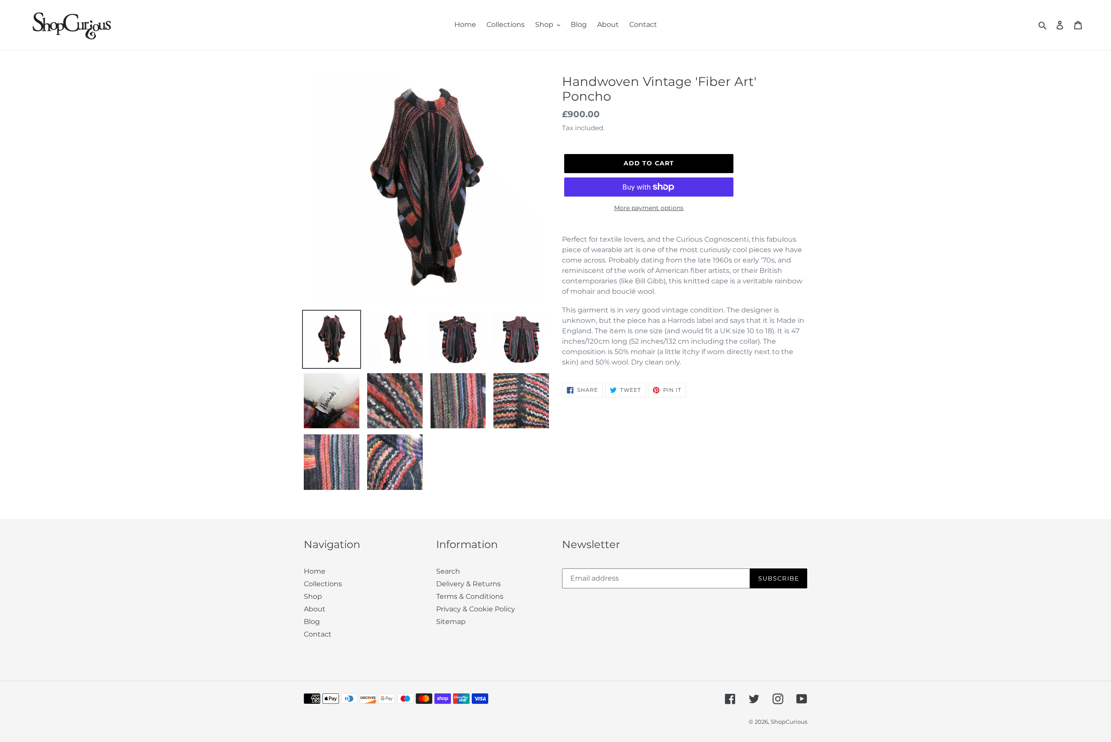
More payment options (649, 208)
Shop (313, 596)
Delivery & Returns (468, 584)
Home (314, 571)
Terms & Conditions (469, 596)
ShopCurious (789, 721)
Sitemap (451, 621)
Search (448, 571)
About (314, 609)
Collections (323, 584)
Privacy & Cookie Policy (475, 609)
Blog (312, 621)
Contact (318, 634)
